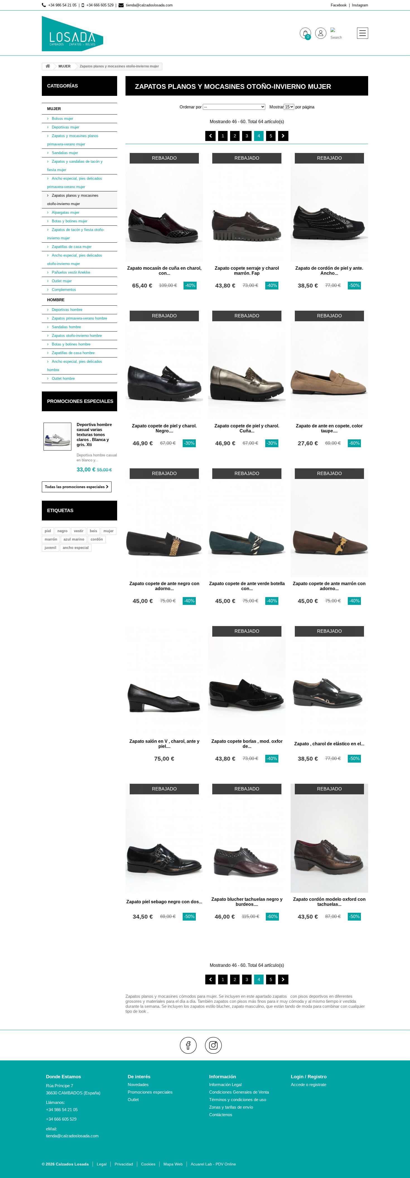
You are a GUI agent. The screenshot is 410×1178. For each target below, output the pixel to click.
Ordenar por (191, 106)
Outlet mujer (61, 281)
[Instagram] (215, 1045)
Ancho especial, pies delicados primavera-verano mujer (74, 182)
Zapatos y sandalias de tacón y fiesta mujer (75, 165)
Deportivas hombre (66, 310)
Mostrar (276, 106)
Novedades (138, 1084)
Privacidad (124, 1164)
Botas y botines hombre (70, 344)
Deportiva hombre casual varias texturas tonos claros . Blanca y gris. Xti (94, 434)
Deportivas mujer (65, 127)
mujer (108, 531)
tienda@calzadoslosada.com (72, 1135)
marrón (51, 539)
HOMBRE (55, 300)
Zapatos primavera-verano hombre (79, 318)
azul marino (74, 539)
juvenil (50, 548)
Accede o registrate (308, 1084)
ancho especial (76, 548)
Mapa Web (173, 1164)
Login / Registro (309, 1076)
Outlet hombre (63, 378)
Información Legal (225, 1084)
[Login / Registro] (320, 33)
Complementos (63, 290)
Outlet (133, 1099)
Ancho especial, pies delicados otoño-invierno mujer (74, 259)
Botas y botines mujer (69, 221)
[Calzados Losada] (72, 33)
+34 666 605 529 (61, 1119)
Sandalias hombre (66, 327)
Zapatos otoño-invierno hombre (76, 336)
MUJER (54, 108)
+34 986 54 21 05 (62, 1109)
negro (62, 531)
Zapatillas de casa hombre (73, 353)
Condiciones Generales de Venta (239, 1092)
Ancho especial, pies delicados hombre (74, 365)
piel (48, 531)
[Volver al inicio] (47, 66)
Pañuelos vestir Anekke (70, 272)
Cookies (148, 1164)
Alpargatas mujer (65, 212)
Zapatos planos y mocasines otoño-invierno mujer (72, 199)
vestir (78, 531)
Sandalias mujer (64, 153)
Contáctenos (220, 1114)
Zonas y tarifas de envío (231, 1107)
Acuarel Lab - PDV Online (213, 1164)
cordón (97, 539)
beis (93, 531)
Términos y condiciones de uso (237, 1099)
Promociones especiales (80, 401)
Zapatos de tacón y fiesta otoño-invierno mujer (75, 234)
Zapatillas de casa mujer (71, 247)
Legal (102, 1164)
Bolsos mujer (62, 118)
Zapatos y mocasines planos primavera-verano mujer (72, 140)
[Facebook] (190, 1045)
